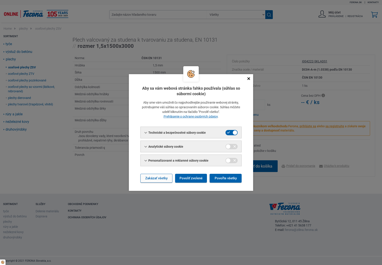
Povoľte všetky (226, 178)
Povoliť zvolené (191, 178)
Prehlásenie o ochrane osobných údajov (191, 116)
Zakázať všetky (156, 178)
